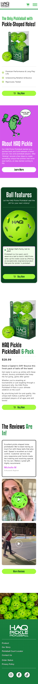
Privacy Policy (8, 664)
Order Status (7, 660)
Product (5, 643)
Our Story (6, 647)
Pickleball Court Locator (12, 651)
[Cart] (28, 4)
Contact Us (7, 655)
